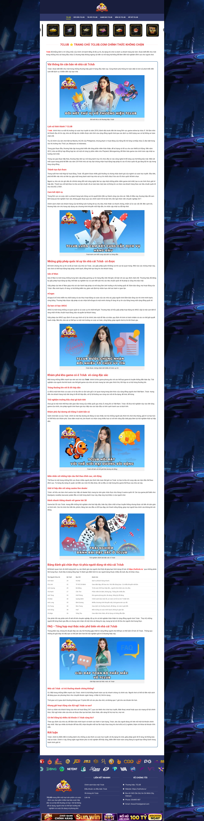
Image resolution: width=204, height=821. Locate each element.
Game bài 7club (106, 17)
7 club (49, 131)
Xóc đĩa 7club (79, 17)
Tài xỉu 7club (92, 17)
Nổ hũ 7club (133, 17)
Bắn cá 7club (120, 17)
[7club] (102, 7)
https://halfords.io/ (136, 569)
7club (68, 17)
